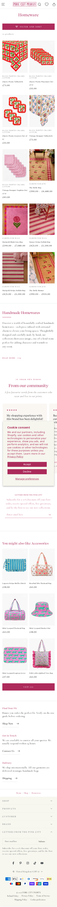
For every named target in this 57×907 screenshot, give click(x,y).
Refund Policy (13, 896)
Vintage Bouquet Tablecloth (40, 136)
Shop (26, 793)
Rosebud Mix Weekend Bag (40, 583)
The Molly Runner (36, 290)
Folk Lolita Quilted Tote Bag (41, 673)
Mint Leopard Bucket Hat (39, 628)
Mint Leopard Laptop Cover (13, 673)
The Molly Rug (35, 188)
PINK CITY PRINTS (31, 892)
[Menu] (3, 4)
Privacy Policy (15, 456)
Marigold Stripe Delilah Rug (13, 290)
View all (28, 687)
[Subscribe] (50, 514)
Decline (27, 471)
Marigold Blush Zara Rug (12, 242)
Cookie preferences (38, 900)
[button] (25, 57)
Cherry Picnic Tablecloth (12, 82)
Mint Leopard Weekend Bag (13, 628)
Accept (27, 464)
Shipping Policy (20, 900)
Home (18, 793)
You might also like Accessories (25, 543)
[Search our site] (39, 4)
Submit (42, 841)
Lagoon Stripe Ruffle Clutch (14, 583)
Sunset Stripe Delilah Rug (39, 242)
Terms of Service (43, 896)
